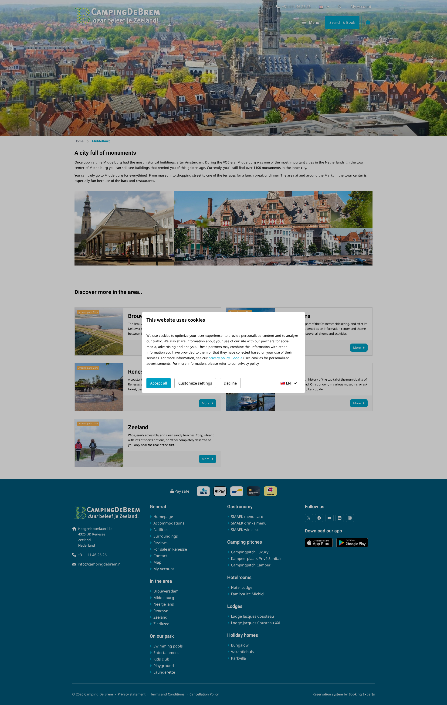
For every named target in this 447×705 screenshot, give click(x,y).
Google (236, 358)
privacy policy (219, 358)
